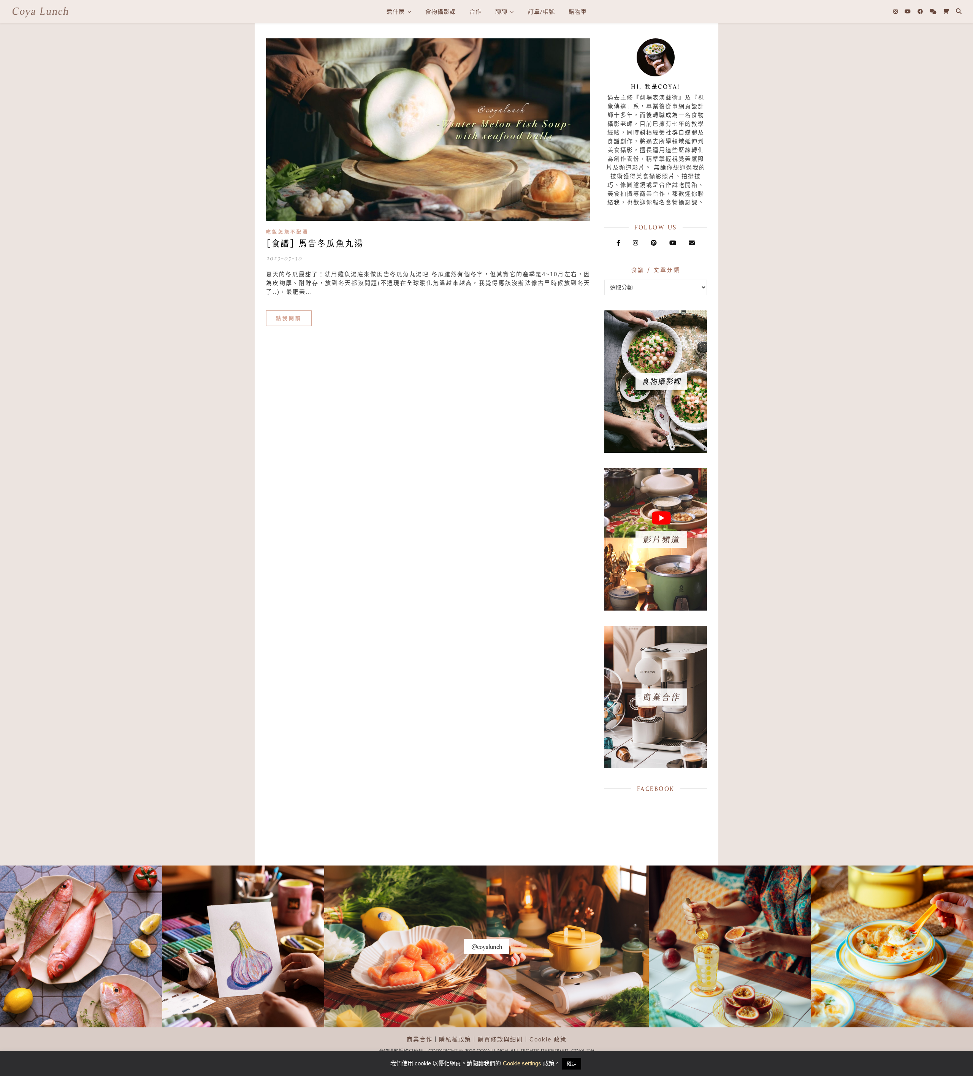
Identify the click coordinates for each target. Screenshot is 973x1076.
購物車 (578, 11)
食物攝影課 (440, 11)
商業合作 (420, 1039)
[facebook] (921, 11)
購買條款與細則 (500, 1039)
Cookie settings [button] (522, 1063)
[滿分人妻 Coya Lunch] (39, 11)
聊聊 (501, 11)
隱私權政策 (455, 1039)
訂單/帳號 (541, 11)
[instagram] (896, 11)
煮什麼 (396, 11)
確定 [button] (572, 1064)
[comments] (934, 11)
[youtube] (908, 11)
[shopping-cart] (946, 11)
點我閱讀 (289, 318)
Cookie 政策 (548, 1039)
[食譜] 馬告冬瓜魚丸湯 (314, 243)
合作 (475, 11)
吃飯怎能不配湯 (287, 232)
